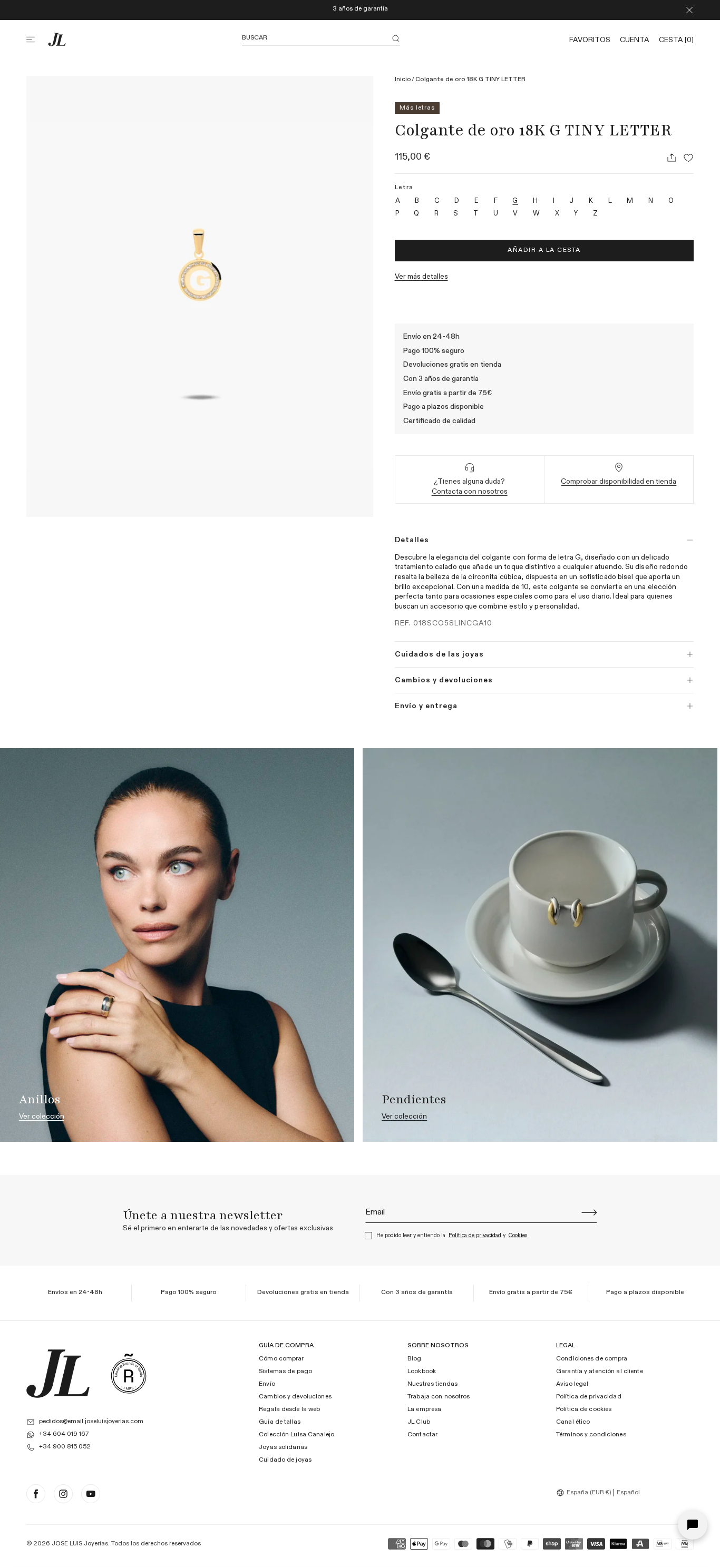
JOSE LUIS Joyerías (80, 1544)
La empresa (424, 1409)
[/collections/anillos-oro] (177, 945)
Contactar (422, 1435)
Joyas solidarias (283, 1447)
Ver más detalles (421, 276)
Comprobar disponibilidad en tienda (618, 481)
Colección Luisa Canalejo (296, 1435)
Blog (414, 1359)
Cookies (518, 1235)
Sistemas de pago (285, 1371)
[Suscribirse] (589, 1212)
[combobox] (585, 1492)
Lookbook (421, 1371)
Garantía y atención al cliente (599, 1371)
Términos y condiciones (591, 1435)
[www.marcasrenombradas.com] (128, 1374)
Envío (267, 1384)
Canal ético (573, 1422)
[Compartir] (671, 157)
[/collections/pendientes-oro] (540, 945)
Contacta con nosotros (470, 491)
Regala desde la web (289, 1409)
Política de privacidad (475, 1235)
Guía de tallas (279, 1422)
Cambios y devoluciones (295, 1397)
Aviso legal (572, 1384)
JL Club (418, 1422)
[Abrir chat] (692, 1525)
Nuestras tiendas (432, 1384)
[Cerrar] (689, 10)
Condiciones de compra (592, 1359)
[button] (36, 39)
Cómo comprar (281, 1359)
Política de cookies (583, 1409)
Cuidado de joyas (285, 1460)
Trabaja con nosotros (438, 1397)
